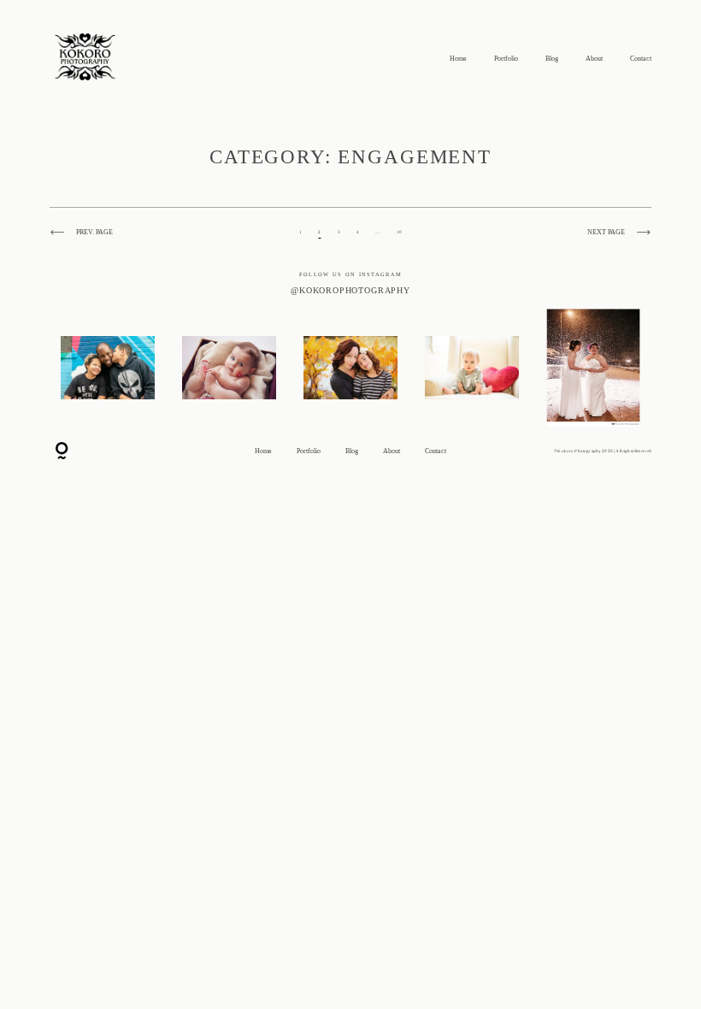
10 (399, 231)
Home (458, 59)
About (594, 59)
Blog (551, 59)
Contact (640, 59)
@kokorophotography (350, 290)
